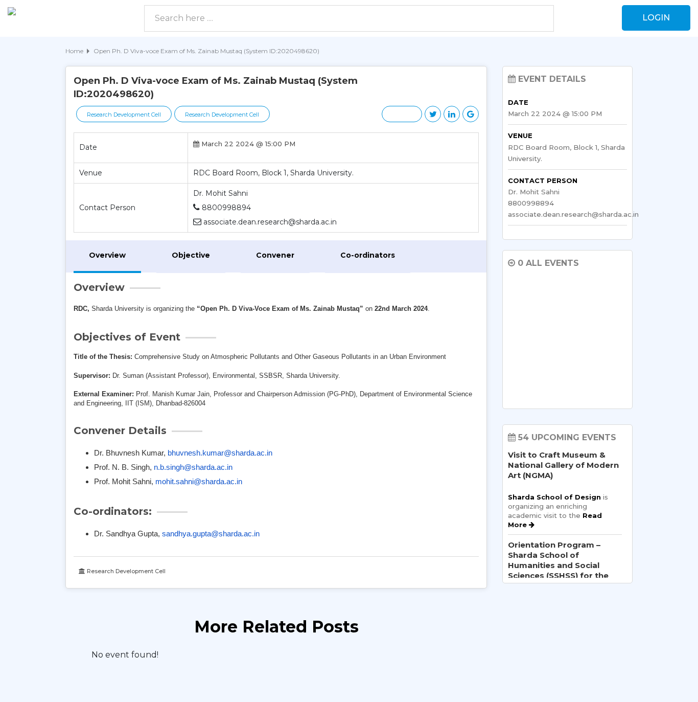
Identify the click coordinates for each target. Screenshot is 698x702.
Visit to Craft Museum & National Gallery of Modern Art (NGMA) (563, 465)
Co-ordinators (367, 255)
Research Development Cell (124, 114)
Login (656, 17)
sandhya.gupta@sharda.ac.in (211, 533)
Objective (191, 255)
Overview (107, 255)
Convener (275, 255)
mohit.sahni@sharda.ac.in (198, 481)
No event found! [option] (124, 655)
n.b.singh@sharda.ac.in (193, 467)
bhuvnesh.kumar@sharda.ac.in (220, 452)
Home (74, 51)
